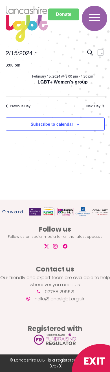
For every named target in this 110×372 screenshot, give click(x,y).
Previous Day (20, 106)
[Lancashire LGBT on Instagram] (57, 246)
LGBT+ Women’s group (63, 81)
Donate (63, 14)
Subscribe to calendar (52, 124)
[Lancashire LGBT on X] (46, 246)
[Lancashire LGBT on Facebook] (67, 246)
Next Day (93, 106)
